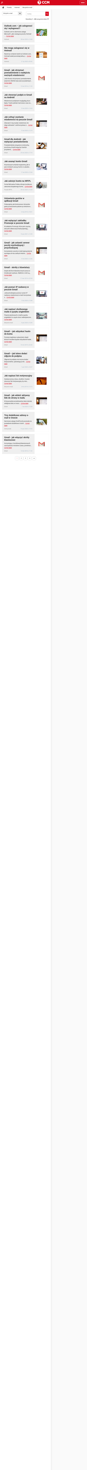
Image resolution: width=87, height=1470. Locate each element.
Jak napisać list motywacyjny (18, 375)
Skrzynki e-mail (27, 7)
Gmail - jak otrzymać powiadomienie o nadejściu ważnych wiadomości (17, 72)
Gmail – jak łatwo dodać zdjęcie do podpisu (15, 354)
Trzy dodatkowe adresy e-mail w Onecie (16, 416)
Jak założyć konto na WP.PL (17, 181)
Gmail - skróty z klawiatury (17, 267)
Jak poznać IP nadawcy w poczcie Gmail (16, 288)
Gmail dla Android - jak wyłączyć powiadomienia (16, 140)
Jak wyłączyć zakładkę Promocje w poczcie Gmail (16, 221)
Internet (17, 7)
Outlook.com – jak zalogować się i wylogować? (18, 27)
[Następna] (34, 458)
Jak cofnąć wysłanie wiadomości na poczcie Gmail (18, 118)
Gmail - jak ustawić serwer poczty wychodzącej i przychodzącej (16, 245)
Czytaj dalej (10, 36)
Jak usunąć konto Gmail (15, 161)
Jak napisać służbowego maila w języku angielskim (16, 310)
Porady (9, 7)
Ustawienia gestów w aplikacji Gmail (14, 199)
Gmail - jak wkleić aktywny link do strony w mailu (17, 396)
